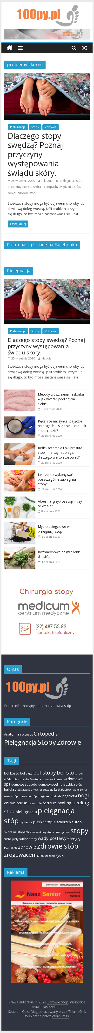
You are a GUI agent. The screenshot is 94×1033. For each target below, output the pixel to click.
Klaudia (47, 181)
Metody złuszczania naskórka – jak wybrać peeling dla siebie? (61, 399)
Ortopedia (46, 733)
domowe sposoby (24, 784)
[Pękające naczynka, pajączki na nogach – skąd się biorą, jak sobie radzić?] (19, 419)
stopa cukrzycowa (58, 832)
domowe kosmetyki (54, 779)
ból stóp (67, 772)
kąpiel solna (79, 789)
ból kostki (11, 773)
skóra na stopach (45, 187)
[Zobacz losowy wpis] (84, 48)
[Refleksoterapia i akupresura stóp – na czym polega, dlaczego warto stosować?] (19, 445)
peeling (64, 803)
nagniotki (69, 796)
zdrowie (27, 846)
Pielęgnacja (18, 127)
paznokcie (35, 803)
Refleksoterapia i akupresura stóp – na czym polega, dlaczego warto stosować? (60, 453)
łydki (60, 855)
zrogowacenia (22, 854)
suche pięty (11, 839)
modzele (55, 796)
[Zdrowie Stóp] (9, 48)
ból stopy (44, 772)
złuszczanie (48, 855)
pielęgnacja (26, 811)
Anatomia (11, 734)
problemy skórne (19, 187)
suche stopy (28, 839)
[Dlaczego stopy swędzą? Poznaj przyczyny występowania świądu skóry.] (47, 75)
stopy (79, 830)
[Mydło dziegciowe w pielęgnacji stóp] (19, 524)
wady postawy (52, 838)
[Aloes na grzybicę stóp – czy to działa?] (19, 499)
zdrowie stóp (27, 193)
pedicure (49, 803)
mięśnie (43, 796)
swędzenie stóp (69, 187)
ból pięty (26, 773)
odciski (22, 803)
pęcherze (26, 822)
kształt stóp (62, 789)
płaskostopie (44, 822)
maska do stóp (28, 796)
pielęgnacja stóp (71, 181)
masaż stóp (11, 796)
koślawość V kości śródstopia (35, 789)
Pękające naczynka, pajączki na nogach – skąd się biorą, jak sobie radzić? (62, 426)
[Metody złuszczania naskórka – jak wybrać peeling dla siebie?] (19, 392)
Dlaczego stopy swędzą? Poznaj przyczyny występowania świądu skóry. (35, 154)
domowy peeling (50, 784)
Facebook (26, 734)
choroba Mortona (29, 779)
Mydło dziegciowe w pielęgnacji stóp (54, 529)
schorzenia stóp (69, 822)
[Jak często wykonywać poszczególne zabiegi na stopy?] (19, 472)
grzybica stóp (72, 784)
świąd (12, 193)
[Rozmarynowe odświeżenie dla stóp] (19, 550)
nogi (83, 795)
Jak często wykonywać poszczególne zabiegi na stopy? (57, 479)
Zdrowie (50, 127)
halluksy (10, 789)
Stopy (35, 127)
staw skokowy (38, 832)
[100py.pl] (36, 679)
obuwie (10, 803)
